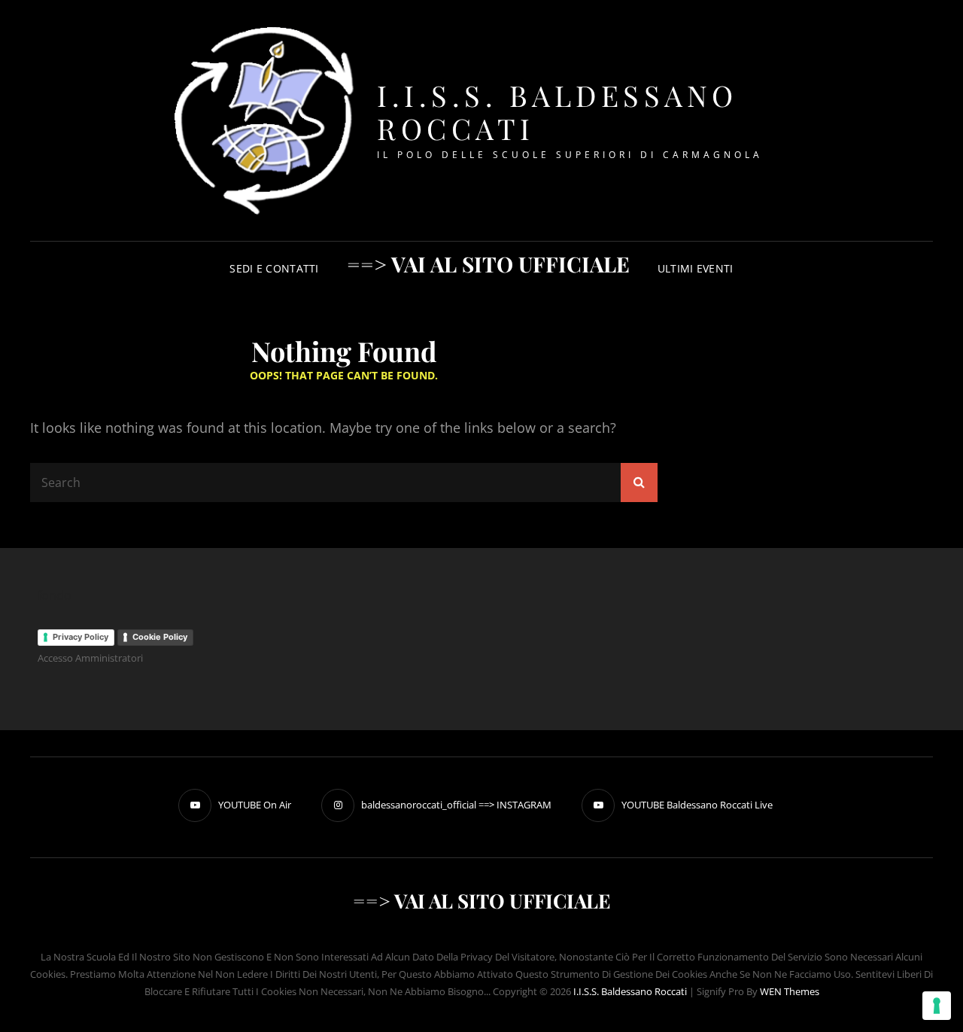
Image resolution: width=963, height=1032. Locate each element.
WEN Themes (789, 991)
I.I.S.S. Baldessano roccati (557, 112)
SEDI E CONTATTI (273, 268)
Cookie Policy (159, 637)
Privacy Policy (80, 637)
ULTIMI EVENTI (696, 268)
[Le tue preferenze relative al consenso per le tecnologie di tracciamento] (936, 1005)
